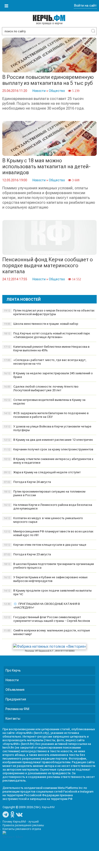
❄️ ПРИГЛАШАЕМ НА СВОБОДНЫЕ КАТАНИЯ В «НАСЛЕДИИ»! (42, 605)
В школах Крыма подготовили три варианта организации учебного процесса (49, 565)
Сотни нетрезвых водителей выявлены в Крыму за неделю (44, 401)
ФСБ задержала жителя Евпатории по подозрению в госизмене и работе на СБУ (46, 415)
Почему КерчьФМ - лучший (21, 821)
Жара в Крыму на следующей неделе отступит (42, 472)
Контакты (13, 718)
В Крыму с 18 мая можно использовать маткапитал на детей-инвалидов (46, 166)
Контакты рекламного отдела (22, 829)
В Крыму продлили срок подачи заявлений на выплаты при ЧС (48, 592)
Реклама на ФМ (17, 709)
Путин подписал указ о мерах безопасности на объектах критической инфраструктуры (49, 312)
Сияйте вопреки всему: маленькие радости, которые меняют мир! (47, 632)
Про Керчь (13, 670)
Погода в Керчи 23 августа (27, 554)
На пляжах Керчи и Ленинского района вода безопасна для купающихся (48, 506)
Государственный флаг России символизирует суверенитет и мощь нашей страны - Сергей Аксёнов (47, 618)
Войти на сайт (85, 5)
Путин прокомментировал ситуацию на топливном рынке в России (44, 493)
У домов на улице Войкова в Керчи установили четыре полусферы (47, 428)
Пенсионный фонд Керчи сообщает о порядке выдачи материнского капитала (47, 265)
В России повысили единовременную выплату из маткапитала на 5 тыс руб (48, 80)
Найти (93, 30)
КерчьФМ (48, 807)
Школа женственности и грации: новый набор (41, 323)
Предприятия (16, 699)
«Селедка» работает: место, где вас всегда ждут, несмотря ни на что (45, 361)
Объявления (15, 689)
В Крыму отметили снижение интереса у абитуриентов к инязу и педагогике (48, 460)
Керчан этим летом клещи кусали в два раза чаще (45, 544)
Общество (57, 91)
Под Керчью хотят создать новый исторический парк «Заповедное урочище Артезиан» (47, 335)
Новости (39, 91)
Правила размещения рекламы (23, 825)
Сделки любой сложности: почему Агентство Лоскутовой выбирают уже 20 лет (41, 388)
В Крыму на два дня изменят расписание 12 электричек (48, 439)
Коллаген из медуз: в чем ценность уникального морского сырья (43, 519)
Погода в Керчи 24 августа (27, 482)
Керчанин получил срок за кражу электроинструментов (48, 449)
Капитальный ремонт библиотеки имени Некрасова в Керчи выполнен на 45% (47, 348)
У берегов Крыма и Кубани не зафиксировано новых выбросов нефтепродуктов (45, 579)
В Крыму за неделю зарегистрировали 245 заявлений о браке (48, 375)
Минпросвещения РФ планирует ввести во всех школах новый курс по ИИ (48, 533)
